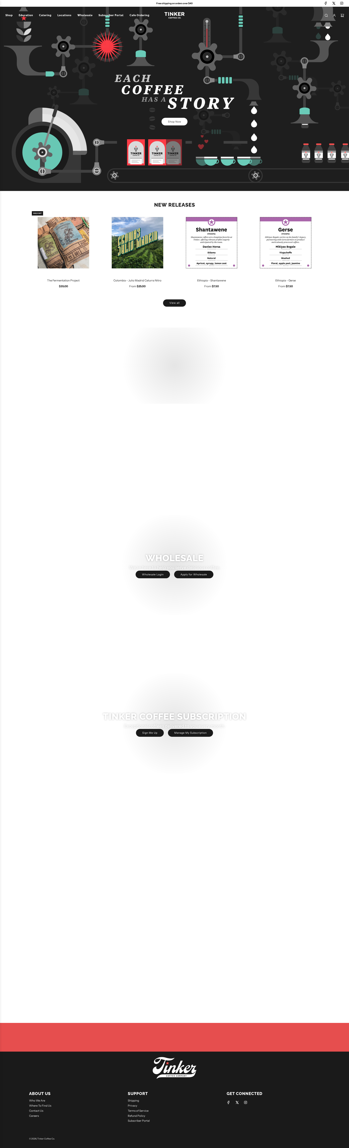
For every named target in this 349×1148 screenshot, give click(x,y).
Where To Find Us (40, 1105)
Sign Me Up (149, 732)
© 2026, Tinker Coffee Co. (42, 1138)
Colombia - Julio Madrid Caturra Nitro (137, 280)
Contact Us (36, 1110)
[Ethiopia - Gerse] (285, 242)
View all (174, 302)
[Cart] (342, 15)
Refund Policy (136, 1115)
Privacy (132, 1105)
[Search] (326, 15)
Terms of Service (138, 1110)
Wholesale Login (153, 574)
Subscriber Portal (139, 1120)
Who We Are (37, 1100)
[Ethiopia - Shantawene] (211, 242)
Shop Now (174, 121)
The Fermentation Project (63, 280)
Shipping (133, 1100)
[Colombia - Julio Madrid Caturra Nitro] (137, 242)
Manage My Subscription (190, 732)
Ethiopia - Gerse (285, 280)
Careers (34, 1115)
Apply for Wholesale (193, 574)
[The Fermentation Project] (63, 242)
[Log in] (334, 15)
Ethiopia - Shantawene (211, 280)
